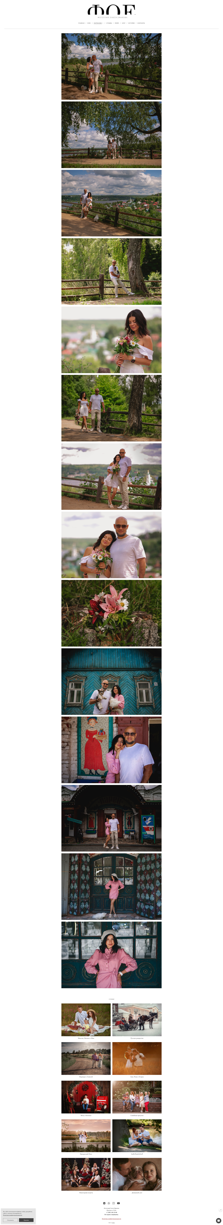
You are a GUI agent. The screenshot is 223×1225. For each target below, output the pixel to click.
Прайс (117, 23)
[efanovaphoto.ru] (111, 11)
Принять (26, 1220)
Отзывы (109, 23)
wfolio (113, 1222)
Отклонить (10, 1220)
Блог (123, 23)
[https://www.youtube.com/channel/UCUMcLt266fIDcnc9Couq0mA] (118, 1203)
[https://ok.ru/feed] (113, 1203)
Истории (131, 23)
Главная (81, 23)
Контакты (141, 23)
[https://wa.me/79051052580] (109, 1203)
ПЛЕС (89, 23)
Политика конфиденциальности (111, 1219)
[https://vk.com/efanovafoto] (104, 1203)
